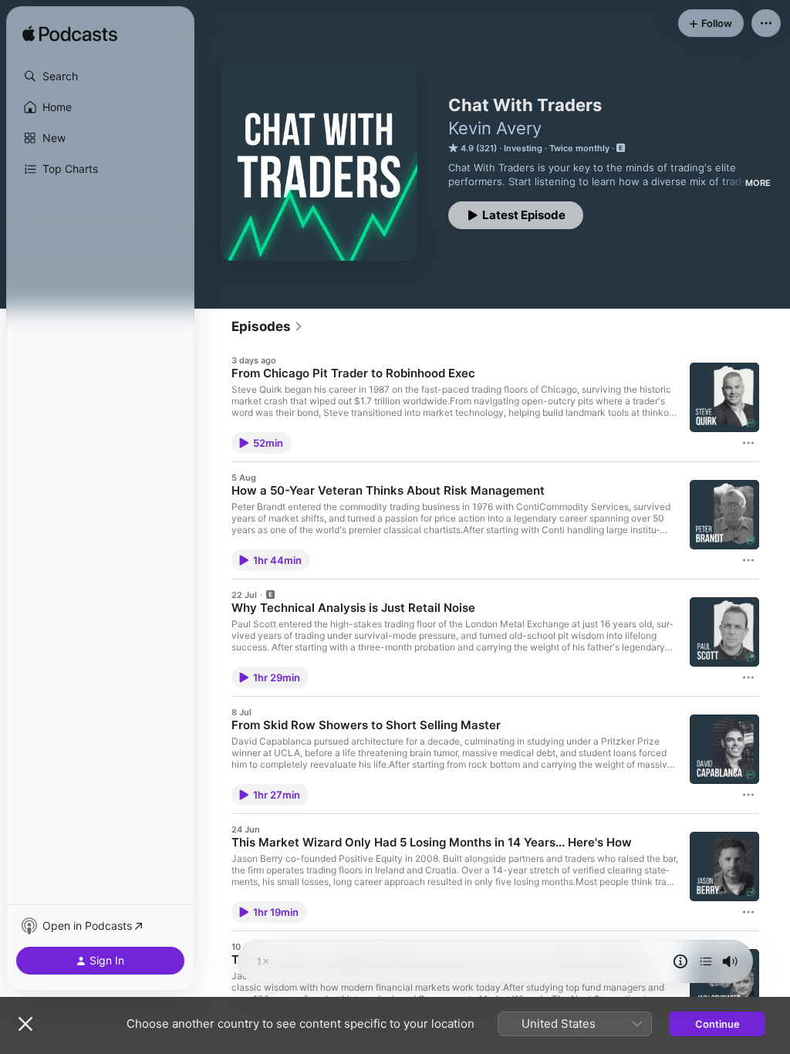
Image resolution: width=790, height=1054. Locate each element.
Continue (717, 1024)
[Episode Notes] (680, 961)
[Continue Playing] (706, 961)
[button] (100, 76)
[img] (69, 34)
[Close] (25, 1024)
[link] (267, 326)
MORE (758, 182)
